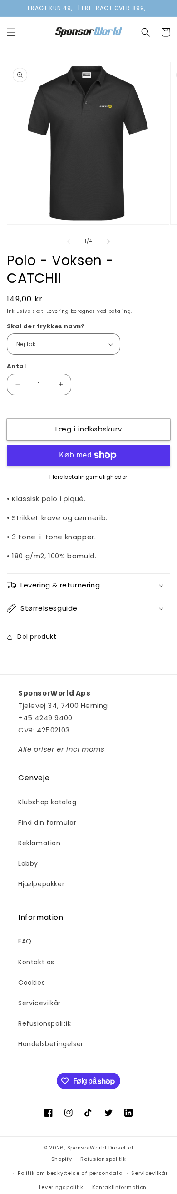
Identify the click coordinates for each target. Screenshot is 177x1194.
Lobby (28, 863)
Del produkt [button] (37, 636)
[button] (11, 32)
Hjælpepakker (41, 883)
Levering (57, 311)
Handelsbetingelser (51, 1044)
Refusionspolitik (44, 1023)
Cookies (31, 982)
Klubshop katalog (47, 802)
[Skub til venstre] (69, 241)
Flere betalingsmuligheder (88, 477)
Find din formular (47, 822)
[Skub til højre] (108, 241)
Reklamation (39, 843)
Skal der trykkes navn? (46, 326)
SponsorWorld (87, 1147)
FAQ (25, 941)
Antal (16, 366)
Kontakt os (36, 962)
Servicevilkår (39, 1003)
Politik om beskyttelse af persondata (70, 1173)
